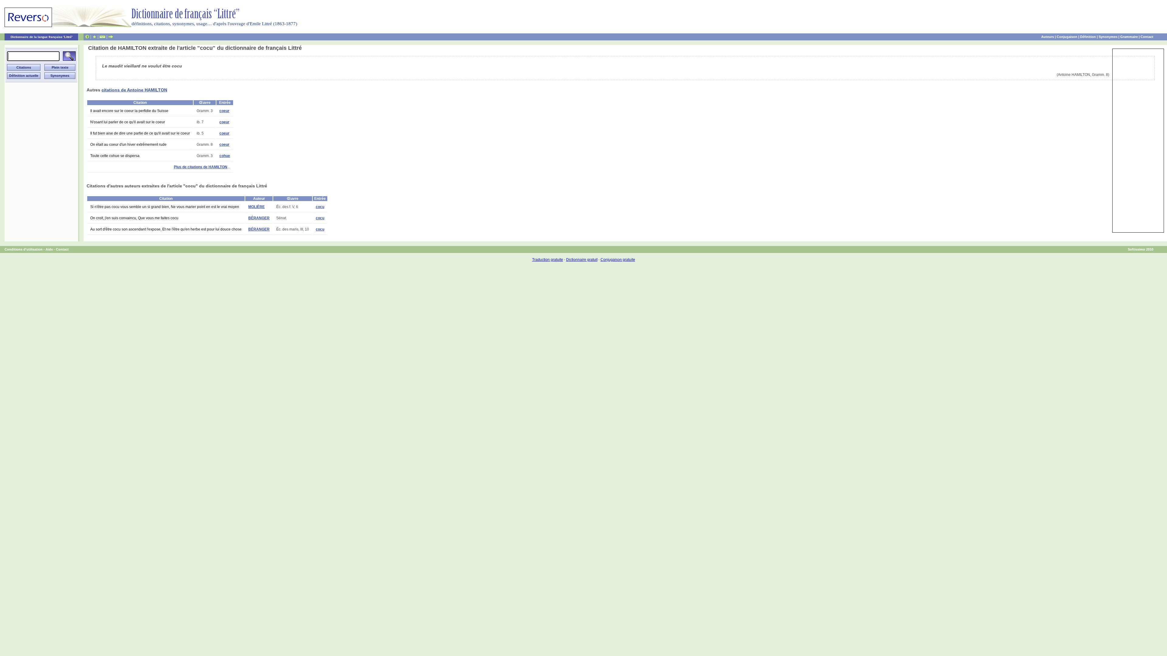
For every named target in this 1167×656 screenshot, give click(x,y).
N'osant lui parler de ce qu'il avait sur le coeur (127, 122)
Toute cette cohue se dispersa (114, 156)
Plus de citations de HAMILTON (200, 167)
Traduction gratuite (547, 260)
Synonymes (1108, 37)
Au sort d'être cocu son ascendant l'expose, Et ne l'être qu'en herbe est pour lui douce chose (166, 229)
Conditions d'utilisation (24, 249)
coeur (224, 111)
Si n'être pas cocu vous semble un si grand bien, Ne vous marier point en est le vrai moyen (164, 207)
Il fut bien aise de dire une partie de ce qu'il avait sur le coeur (140, 133)
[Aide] (87, 37)
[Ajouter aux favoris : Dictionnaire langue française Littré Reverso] (94, 37)
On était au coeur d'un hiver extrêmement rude (128, 144)
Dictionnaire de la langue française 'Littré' (41, 37)
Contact (1147, 37)
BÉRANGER (259, 218)
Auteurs (1047, 37)
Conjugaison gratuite (618, 260)
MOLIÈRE (256, 207)
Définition (1088, 37)
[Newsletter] (102, 37)
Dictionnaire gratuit (581, 260)
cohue (224, 156)
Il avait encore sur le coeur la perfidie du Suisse (129, 111)
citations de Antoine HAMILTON (134, 89)
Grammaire (1129, 37)
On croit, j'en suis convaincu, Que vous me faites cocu (134, 218)
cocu (320, 207)
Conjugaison (1067, 37)
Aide (49, 249)
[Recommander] (110, 37)
